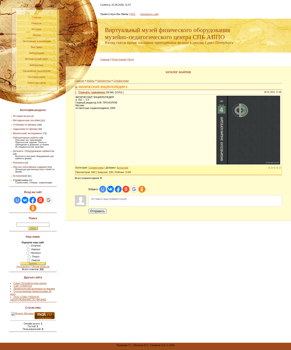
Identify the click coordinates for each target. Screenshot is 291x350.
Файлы (91, 80)
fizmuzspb (122, 167)
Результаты (23, 266)
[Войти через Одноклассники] (33, 208)
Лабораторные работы (26, 137)
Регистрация (119, 59)
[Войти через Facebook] (32, 200)
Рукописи (18, 162)
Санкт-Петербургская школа (29, 283)
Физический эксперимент (27, 133)
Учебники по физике (24, 124)
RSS (132, 14)
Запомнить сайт (149, 14)
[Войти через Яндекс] (40, 200)
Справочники (20, 180)
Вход (131, 59)
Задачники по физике (25, 129)
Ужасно (35, 260)
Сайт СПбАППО (22, 286)
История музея (21, 116)
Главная (105, 59)
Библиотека (104, 80)
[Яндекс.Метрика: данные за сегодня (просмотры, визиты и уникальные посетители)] (22, 314)
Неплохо (36, 253)
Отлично (36, 245)
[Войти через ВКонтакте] (25, 200)
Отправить (97, 211)
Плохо (35, 256)
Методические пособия (26, 120)
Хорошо (35, 249)
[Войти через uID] (17, 200)
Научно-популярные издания (30, 167)
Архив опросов (40, 266)
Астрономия (20, 175)
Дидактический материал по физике (34, 288)
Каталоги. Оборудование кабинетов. (34, 151)
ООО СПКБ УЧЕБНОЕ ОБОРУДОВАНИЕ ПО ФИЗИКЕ (28, 298)
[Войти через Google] (48, 200)
